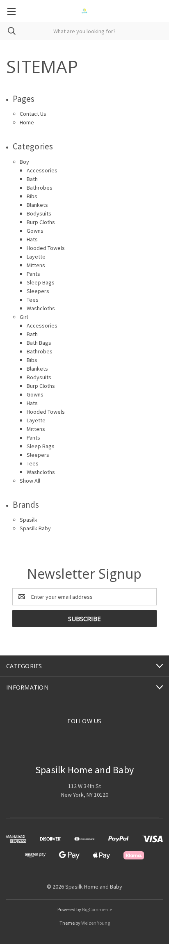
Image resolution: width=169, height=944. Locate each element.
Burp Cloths (41, 222)
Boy (24, 161)
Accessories (42, 170)
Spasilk (28, 519)
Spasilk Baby (35, 528)
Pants (33, 273)
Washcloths (41, 308)
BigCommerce (97, 909)
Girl (24, 317)
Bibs (32, 196)
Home (27, 122)
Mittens (36, 265)
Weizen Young (95, 923)
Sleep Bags (41, 282)
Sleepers (38, 291)
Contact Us (33, 113)
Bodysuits (39, 213)
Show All (30, 480)
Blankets (37, 205)
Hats (32, 239)
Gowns (35, 230)
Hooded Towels (46, 248)
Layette (36, 256)
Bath (32, 179)
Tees (33, 299)
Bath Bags (39, 342)
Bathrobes (40, 187)
